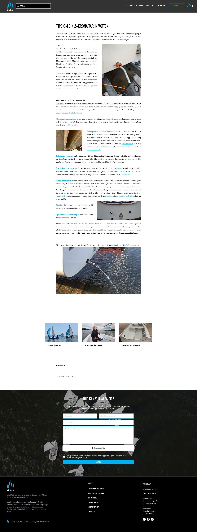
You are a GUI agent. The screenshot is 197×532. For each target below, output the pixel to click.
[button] (191, 5)
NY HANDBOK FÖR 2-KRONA (93, 346)
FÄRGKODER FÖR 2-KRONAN (131, 346)
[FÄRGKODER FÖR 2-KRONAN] (135, 332)
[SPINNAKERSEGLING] (61, 332)
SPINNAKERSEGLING (54, 346)
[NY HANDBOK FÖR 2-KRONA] (98, 332)
